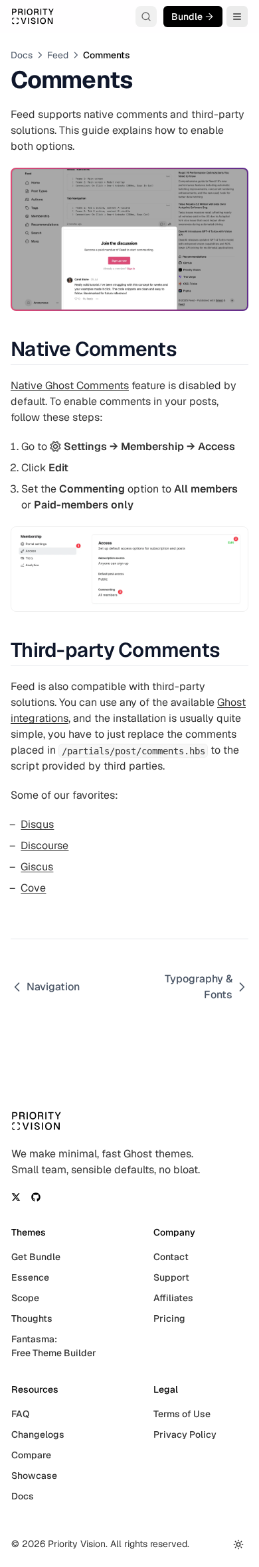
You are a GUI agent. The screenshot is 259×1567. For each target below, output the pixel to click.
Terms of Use (182, 1414)
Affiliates (173, 1298)
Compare (31, 1455)
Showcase (34, 1475)
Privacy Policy (184, 1434)
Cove (33, 888)
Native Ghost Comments (70, 385)
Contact (171, 1257)
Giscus (37, 867)
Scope (25, 1298)
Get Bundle (35, 1257)
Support (171, 1277)
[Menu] (237, 16)
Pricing (169, 1318)
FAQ (20, 1414)
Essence (30, 1277)
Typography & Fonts (198, 987)
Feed (57, 55)
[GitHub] (35, 1197)
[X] (16, 1197)
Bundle (187, 17)
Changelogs (37, 1434)
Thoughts (31, 1318)
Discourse (44, 845)
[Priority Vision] (32, 16)
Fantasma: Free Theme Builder (53, 1346)
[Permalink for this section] (187, 349)
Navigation (53, 987)
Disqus (37, 824)
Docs (22, 55)
